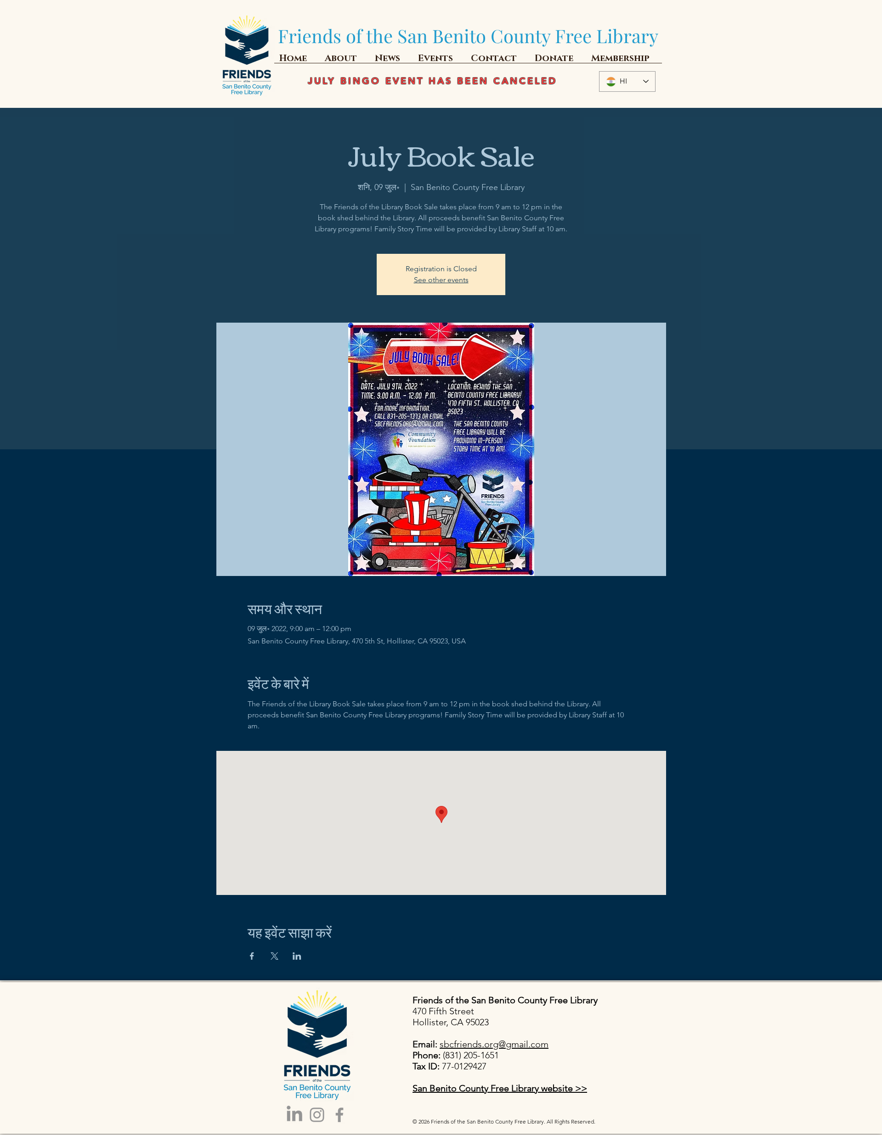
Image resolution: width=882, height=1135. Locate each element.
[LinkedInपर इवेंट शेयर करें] (297, 956)
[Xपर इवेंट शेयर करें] (274, 956)
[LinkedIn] (294, 1114)
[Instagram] (317, 1114)
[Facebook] (339, 1114)
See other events (441, 279)
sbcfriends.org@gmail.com (494, 1044)
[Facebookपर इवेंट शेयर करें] (252, 956)
